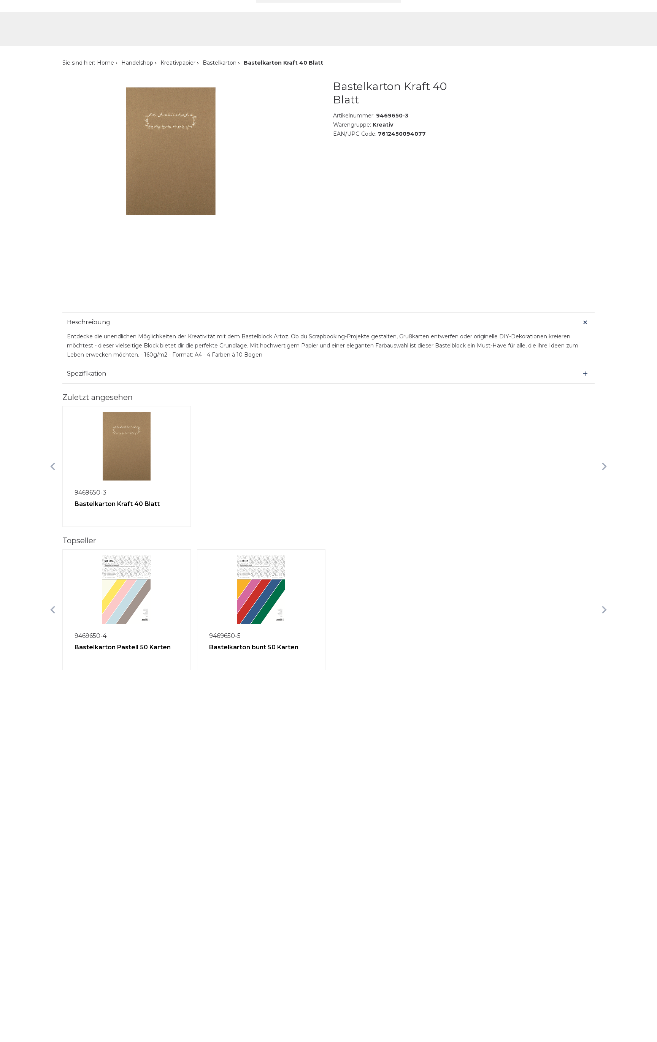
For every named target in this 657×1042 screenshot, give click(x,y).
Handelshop (137, 62)
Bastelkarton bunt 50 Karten (253, 647)
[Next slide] (604, 466)
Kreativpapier (177, 62)
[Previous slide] (52, 466)
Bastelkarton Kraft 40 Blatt (117, 504)
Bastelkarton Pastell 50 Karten (123, 647)
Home (105, 62)
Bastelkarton (219, 62)
